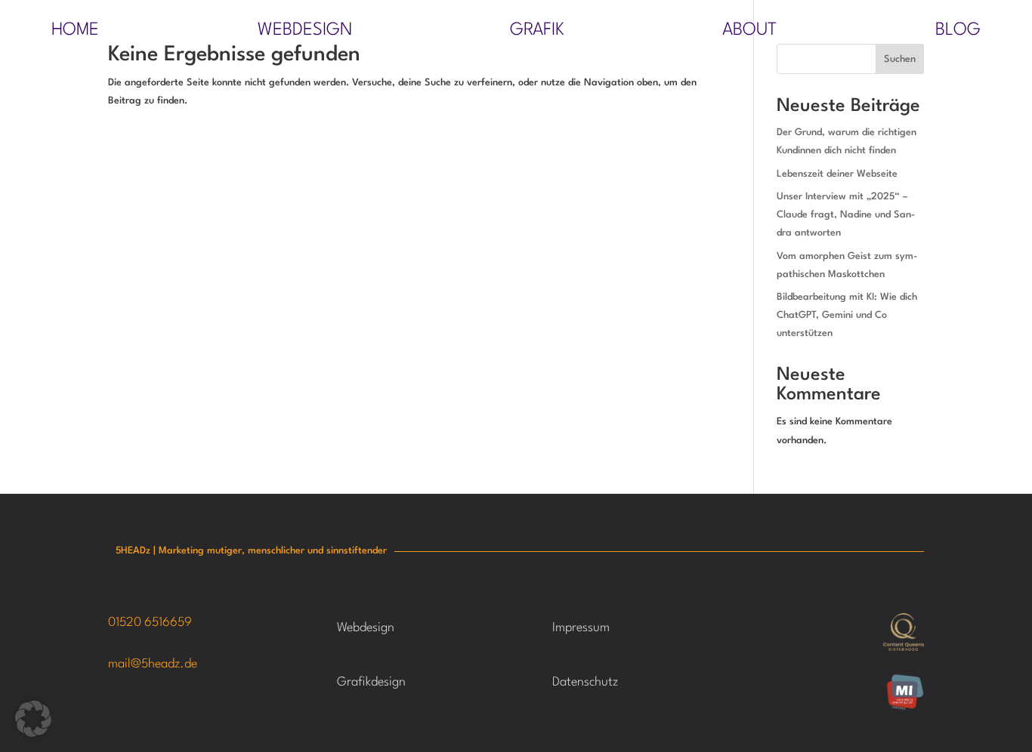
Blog (958, 32)
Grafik (537, 32)
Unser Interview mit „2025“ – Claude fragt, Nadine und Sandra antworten (846, 215)
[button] (33, 719)
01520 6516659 (150, 622)
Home (75, 32)
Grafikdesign (371, 682)
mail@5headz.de (152, 664)
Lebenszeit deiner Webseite (837, 174)
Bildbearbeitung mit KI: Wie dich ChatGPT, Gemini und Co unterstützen (847, 315)
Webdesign (305, 32)
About (749, 32)
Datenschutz (585, 682)
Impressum (581, 627)
